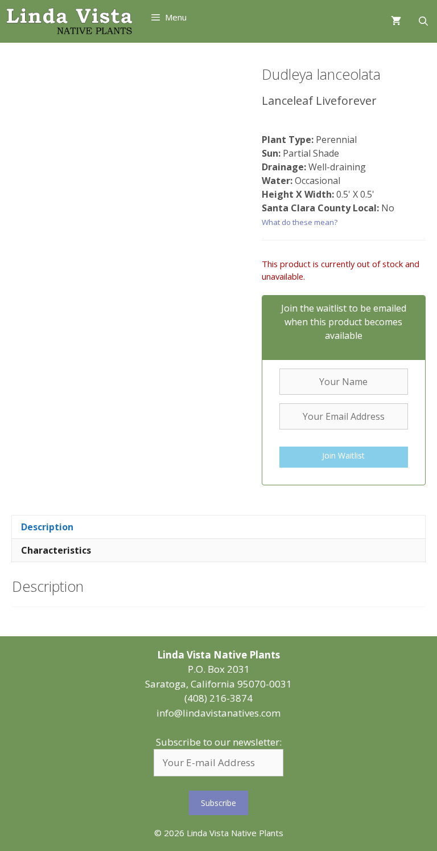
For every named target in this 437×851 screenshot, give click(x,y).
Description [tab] (47, 527)
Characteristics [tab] (56, 550)
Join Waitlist (343, 455)
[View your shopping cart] (396, 21)
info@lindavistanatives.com (218, 712)
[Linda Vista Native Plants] (69, 21)
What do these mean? (299, 222)
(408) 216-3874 (218, 698)
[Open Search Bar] (423, 21)
